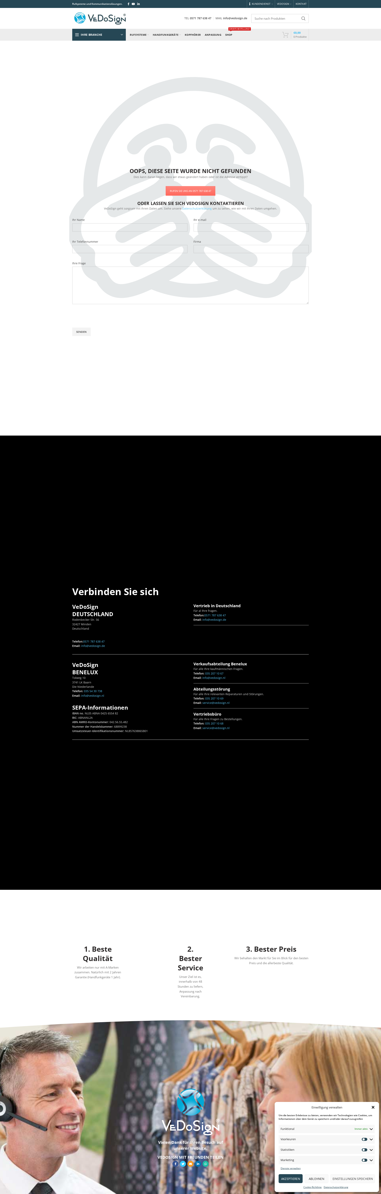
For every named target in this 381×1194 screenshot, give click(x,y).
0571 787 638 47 (200, 18)
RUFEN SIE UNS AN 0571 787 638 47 (190, 191)
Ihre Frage (79, 263)
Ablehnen (316, 1179)
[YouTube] (133, 4)
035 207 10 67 (213, 673)
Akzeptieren (290, 1179)
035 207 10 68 (213, 723)
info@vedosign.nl (92, 696)
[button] (373, 1107)
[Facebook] (128, 4)
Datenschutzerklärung (336, 1187)
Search (303, 18)
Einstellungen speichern (353, 1179)
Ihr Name (78, 220)
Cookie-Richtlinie (312, 1187)
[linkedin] (138, 4)
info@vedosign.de (235, 18)
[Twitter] (183, 1164)
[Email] (190, 1164)
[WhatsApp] (206, 1164)
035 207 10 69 (213, 698)
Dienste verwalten (291, 1168)
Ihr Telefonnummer (85, 241)
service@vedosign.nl (216, 703)
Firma (197, 241)
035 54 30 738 (92, 691)
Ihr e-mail (199, 220)
